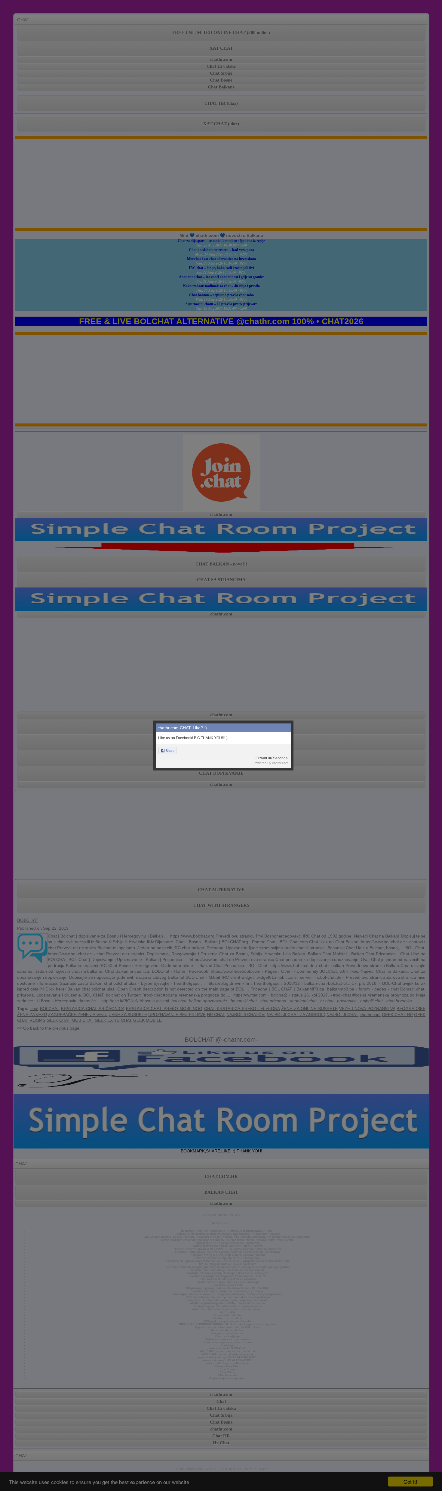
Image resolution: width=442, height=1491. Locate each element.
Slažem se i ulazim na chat (221, 800)
